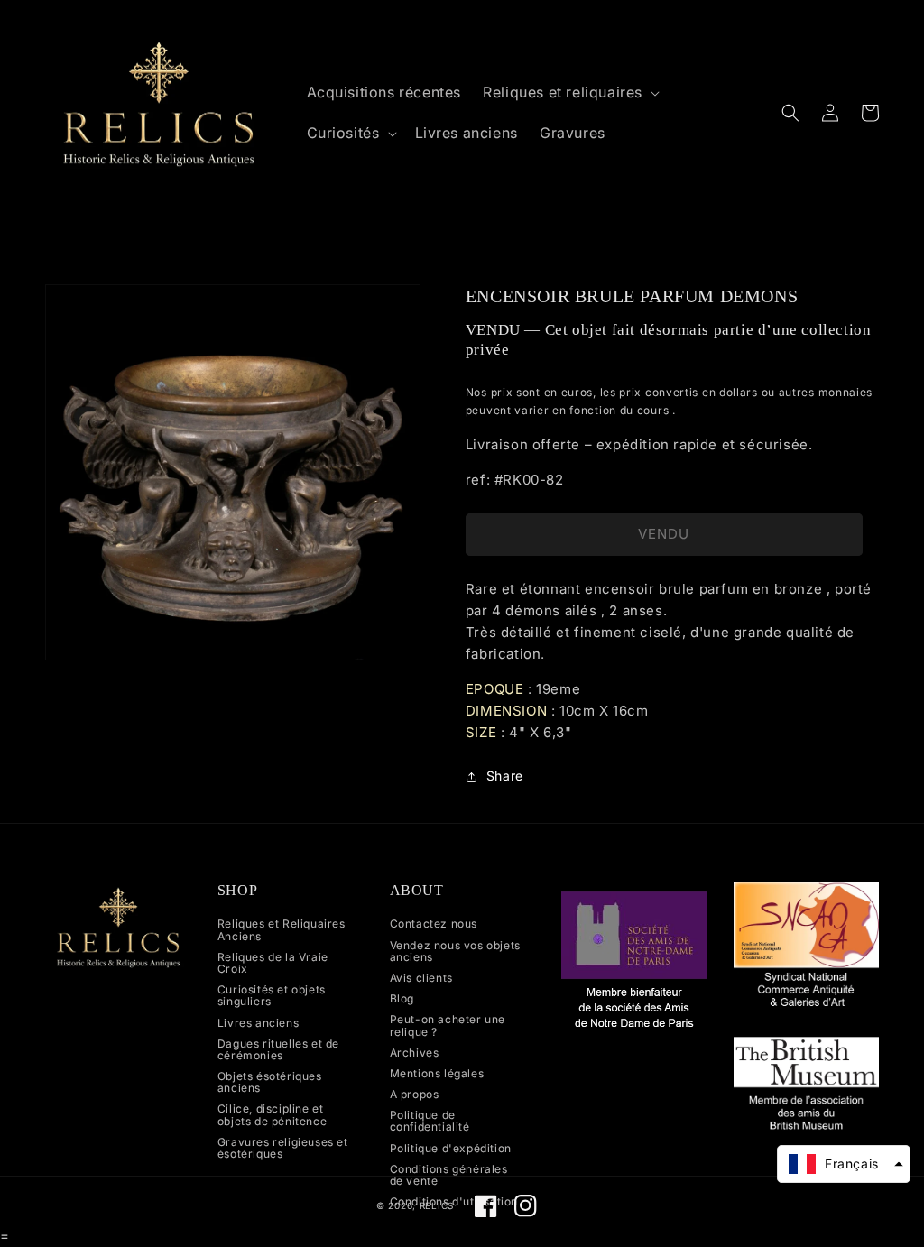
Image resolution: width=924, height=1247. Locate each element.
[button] (569, 92)
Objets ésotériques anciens (269, 1082)
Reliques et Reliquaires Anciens (281, 930)
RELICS (437, 1205)
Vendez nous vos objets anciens (455, 951)
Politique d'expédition (451, 1148)
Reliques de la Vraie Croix (272, 962)
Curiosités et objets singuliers (271, 995)
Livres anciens (258, 1023)
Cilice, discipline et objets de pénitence (272, 1114)
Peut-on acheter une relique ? (447, 1025)
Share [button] (504, 775)
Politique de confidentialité (430, 1120)
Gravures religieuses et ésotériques (282, 1147)
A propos (414, 1094)
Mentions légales (437, 1073)
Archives (414, 1052)
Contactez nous (433, 924)
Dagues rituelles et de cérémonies (278, 1049)
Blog (402, 998)
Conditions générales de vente (449, 1174)
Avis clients (421, 977)
